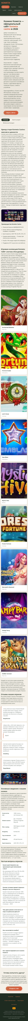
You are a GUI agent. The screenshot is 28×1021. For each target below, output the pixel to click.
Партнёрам (21, 1000)
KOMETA (5, 2)
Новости (20, 7)
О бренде (5, 119)
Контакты (14, 1004)
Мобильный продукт (8, 123)
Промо (4, 10)
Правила (17, 996)
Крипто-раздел (16, 119)
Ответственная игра (9, 1000)
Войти (14, 13)
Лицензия (10, 996)
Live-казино (5, 7)
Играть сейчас (10, 112)
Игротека (13, 7)
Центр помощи (18, 10)
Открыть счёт (22, 13)
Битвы (10, 10)
